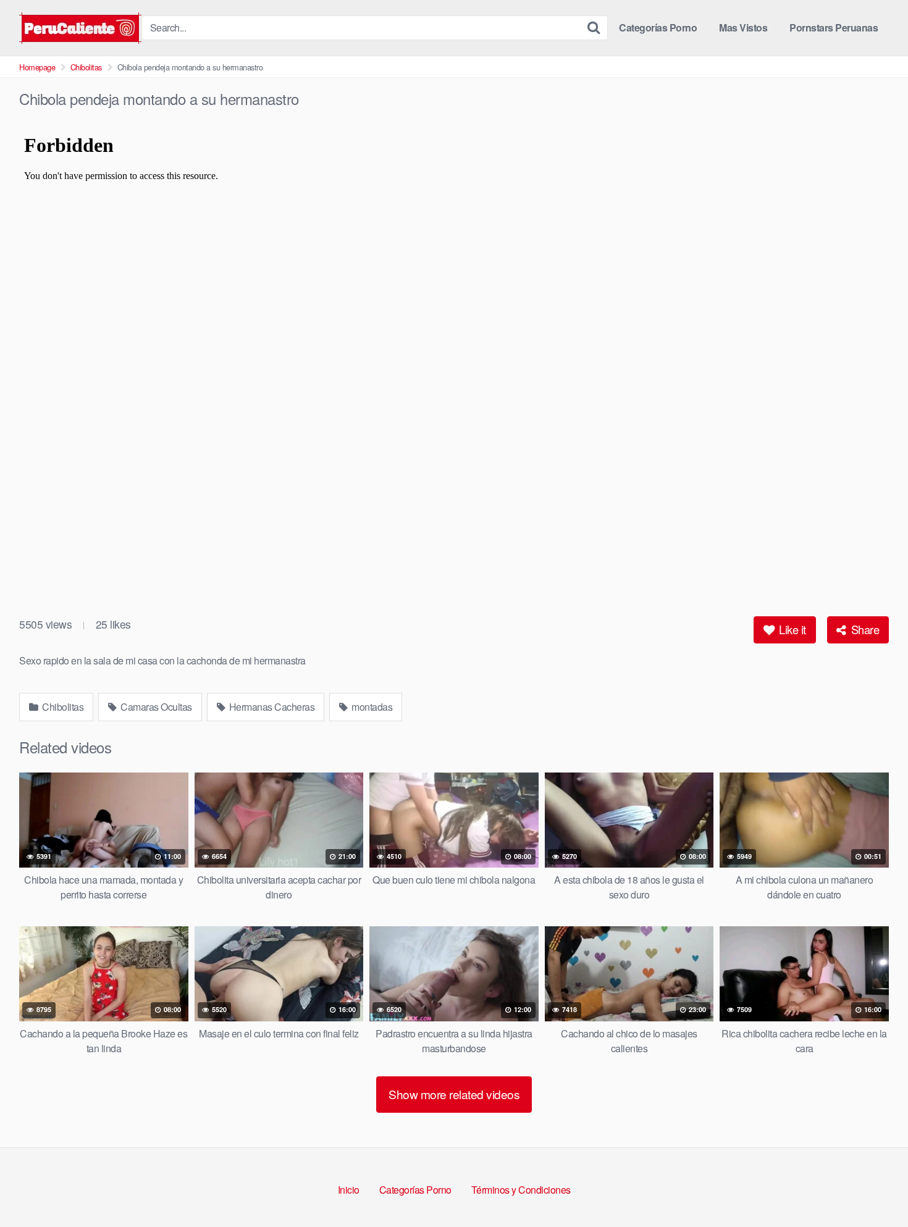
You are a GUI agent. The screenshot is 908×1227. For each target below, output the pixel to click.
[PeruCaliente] (80, 28)
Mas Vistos (743, 27)
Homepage (37, 67)
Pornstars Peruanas (833, 27)
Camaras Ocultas (155, 707)
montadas (371, 707)
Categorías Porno (658, 27)
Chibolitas (86, 67)
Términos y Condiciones (521, 1190)
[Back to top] (874, 1187)
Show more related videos (454, 1094)
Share (863, 629)
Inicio (348, 1190)
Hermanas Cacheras (270, 707)
